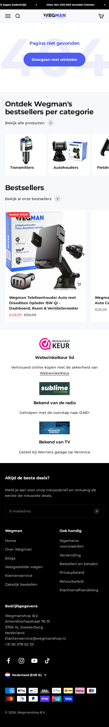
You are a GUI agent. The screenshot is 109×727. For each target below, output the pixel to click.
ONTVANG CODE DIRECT (82, 381)
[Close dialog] (105, 337)
